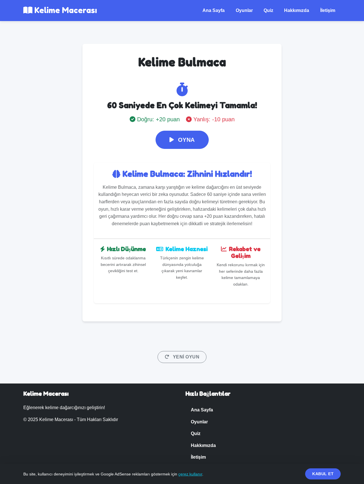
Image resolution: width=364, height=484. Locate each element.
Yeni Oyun (185, 356)
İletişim (327, 10)
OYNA (185, 140)
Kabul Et (323, 473)
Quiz (268, 10)
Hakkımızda (296, 10)
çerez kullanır (190, 474)
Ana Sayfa (213, 10)
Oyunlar (244, 10)
